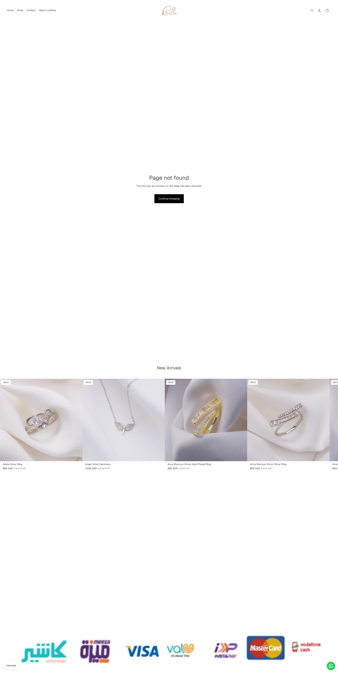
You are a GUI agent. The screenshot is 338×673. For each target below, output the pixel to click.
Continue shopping (169, 198)
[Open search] (312, 10)
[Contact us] (331, 666)
